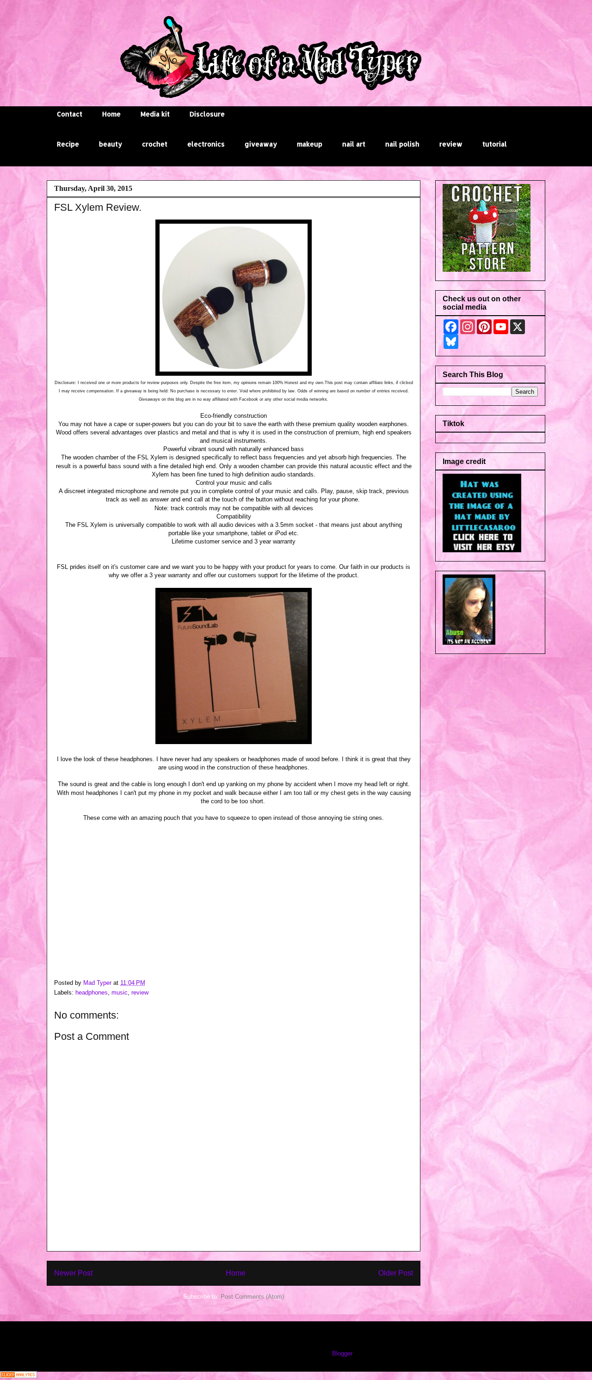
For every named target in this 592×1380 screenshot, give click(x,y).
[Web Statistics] (18, 1376)
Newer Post (73, 1273)
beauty (110, 144)
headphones (91, 992)
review (450, 144)
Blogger (342, 1353)
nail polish (402, 144)
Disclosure (207, 114)
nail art (353, 144)
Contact (69, 114)
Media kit (155, 114)
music (119, 992)
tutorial (494, 144)
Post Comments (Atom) (252, 1296)
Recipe (68, 144)
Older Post (395, 1273)
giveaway (261, 144)
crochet (154, 144)
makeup (309, 144)
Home (111, 114)
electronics (206, 144)
